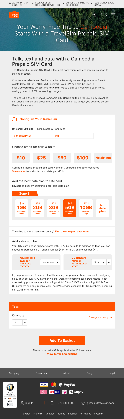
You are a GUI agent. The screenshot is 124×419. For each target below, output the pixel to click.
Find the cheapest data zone (72, 231)
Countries (41, 373)
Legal (112, 373)
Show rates (19, 171)
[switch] (10, 404)
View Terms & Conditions (62, 353)
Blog (89, 373)
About (66, 373)
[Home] (14, 14)
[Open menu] (113, 14)
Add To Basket (62, 340)
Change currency (99, 317)
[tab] (24, 194)
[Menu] (15, 384)
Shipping (14, 373)
